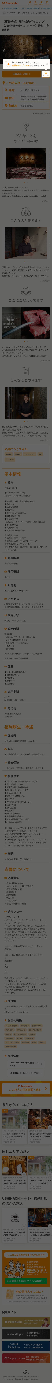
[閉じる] (47, 64)
